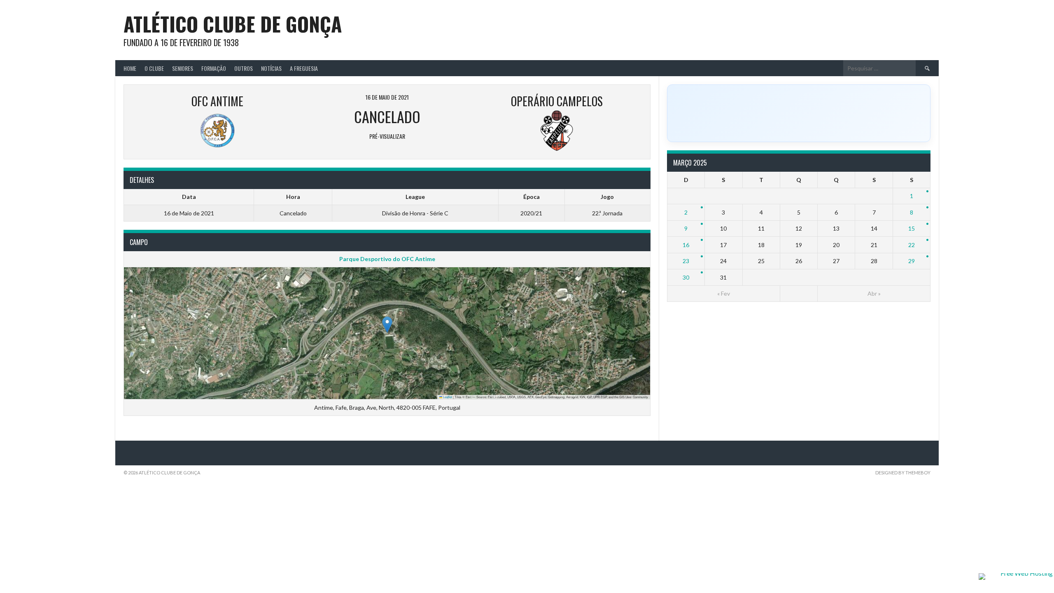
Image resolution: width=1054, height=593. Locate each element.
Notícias (271, 68)
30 (686, 277)
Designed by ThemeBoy (902, 472)
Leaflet (447, 397)
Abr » (874, 293)
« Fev (723, 293)
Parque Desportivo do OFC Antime (387, 258)
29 (911, 260)
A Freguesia (304, 68)
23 (686, 260)
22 (911, 244)
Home (130, 68)
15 (911, 228)
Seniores (182, 68)
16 (686, 244)
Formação (213, 68)
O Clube (154, 68)
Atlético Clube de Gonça (233, 23)
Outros (243, 68)
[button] (387, 324)
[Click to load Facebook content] (798, 113)
